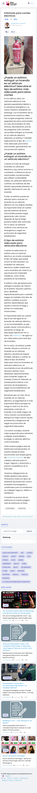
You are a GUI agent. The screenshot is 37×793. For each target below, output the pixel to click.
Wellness (6, 578)
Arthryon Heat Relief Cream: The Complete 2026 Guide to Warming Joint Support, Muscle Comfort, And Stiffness (17, 647)
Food (13, 560)
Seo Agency (7, 697)
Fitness (5, 560)
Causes (29, 553)
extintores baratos (15, 457)
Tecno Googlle (8, 765)
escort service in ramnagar (14, 756)
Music (16, 567)
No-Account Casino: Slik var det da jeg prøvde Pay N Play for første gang (18, 612)
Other (15, 19)
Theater (24, 574)
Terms (9, 778)
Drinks (21, 556)
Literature (6, 567)
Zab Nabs (7, 732)
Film (28, 556)
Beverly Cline (7, 620)
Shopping (6, 574)
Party (12, 571)
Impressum (24, 778)
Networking (25, 567)
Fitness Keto (7, 660)
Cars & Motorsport (10, 553)
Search (29, 531)
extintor (28, 141)
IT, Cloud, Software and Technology (16, 582)
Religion (21, 571)
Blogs (6, 19)
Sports (15, 574)
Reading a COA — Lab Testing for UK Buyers (17, 722)
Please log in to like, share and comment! (18, 517)
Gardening (7, 564)
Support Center (8, 780)
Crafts (5, 556)
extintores (17, 335)
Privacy (16, 778)
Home (24, 564)
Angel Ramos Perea (18, 23)
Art (22, 553)
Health (16, 564)
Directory (18, 780)
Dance (13, 556)
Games (20, 560)
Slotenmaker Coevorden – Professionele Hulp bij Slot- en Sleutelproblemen (15, 685)
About (3, 778)
